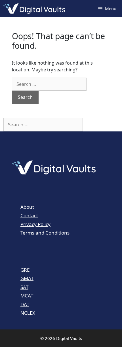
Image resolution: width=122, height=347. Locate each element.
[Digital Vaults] (36, 8)
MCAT (26, 295)
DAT (24, 304)
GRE (25, 270)
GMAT (26, 278)
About (27, 207)
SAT (24, 287)
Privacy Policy (35, 224)
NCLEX (27, 313)
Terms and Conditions (45, 232)
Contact (29, 215)
